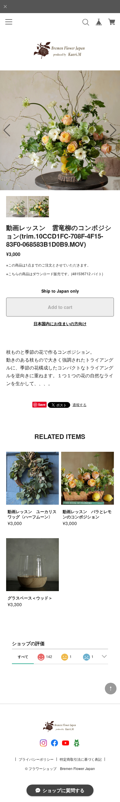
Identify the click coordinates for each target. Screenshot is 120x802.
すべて (23, 656)
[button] (113, 130)
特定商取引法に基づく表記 (81, 759)
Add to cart (60, 307)
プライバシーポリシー (36, 759)
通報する (80, 404)
